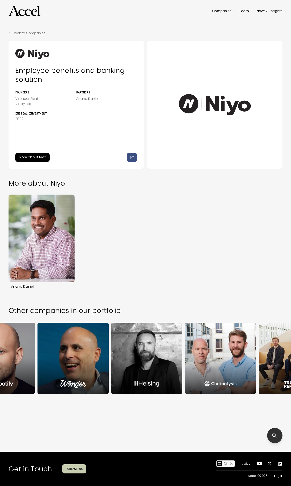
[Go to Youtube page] (259, 463)
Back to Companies (29, 33)
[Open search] (274, 435)
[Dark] (231, 463)
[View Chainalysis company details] (207, 358)
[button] (24, 11)
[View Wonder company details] (60, 358)
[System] (219, 463)
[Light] (225, 463)
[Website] (132, 157)
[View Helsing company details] (134, 358)
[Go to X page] (269, 463)
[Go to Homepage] (24, 11)
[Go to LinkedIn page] (279, 463)
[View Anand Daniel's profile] (42, 238)
